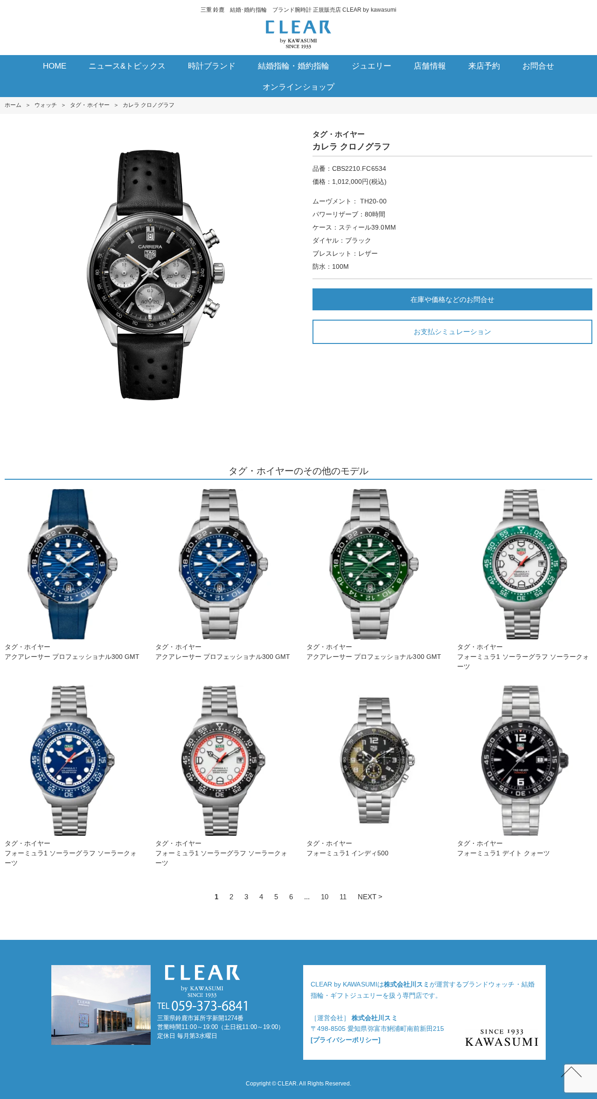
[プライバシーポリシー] (346, 1039)
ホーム (13, 105)
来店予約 (484, 66)
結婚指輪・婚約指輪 (293, 66)
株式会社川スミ (407, 984)
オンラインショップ (298, 87)
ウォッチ (46, 105)
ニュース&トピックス (127, 66)
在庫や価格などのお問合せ (452, 299)
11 (343, 897)
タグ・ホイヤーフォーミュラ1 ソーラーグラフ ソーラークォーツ (523, 656)
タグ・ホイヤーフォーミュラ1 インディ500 (347, 848)
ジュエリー (371, 66)
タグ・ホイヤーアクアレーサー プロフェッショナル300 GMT (72, 651)
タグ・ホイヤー (89, 105)
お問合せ (538, 66)
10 (324, 897)
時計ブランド (212, 66)
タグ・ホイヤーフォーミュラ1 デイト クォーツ (503, 848)
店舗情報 (429, 66)
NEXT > (370, 897)
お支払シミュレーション (452, 332)
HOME (54, 66)
